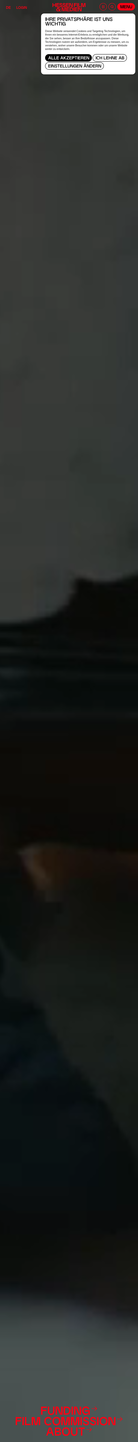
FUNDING (65, 1412)
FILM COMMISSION (65, 1422)
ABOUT (65, 1432)
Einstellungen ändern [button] (74, 66)
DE (8, 8)
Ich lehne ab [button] (110, 58)
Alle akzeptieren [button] (68, 58)
